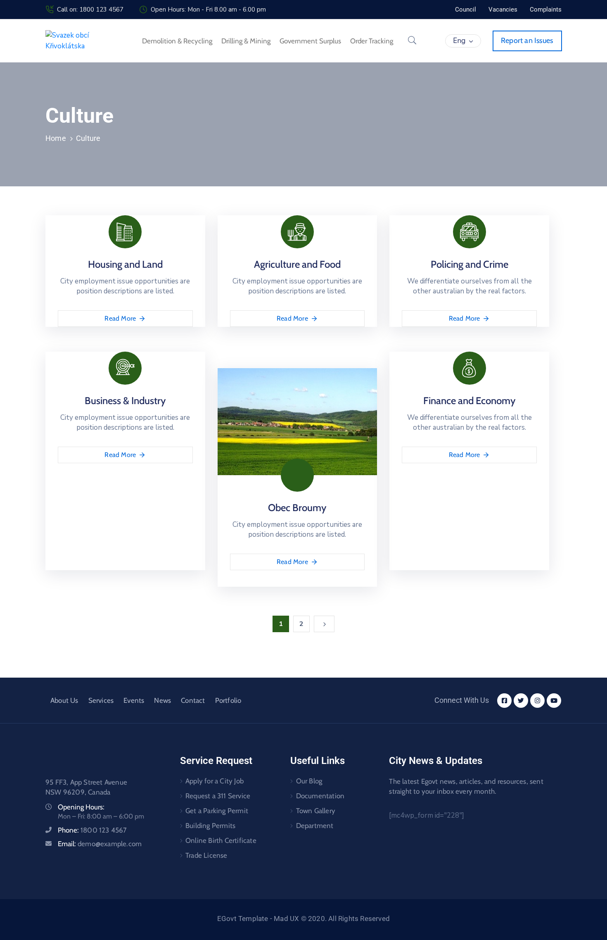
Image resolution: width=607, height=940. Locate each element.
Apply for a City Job (214, 781)
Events (133, 700)
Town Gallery (315, 811)
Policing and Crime (469, 264)
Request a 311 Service (217, 796)
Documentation (320, 796)
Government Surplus (310, 41)
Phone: (92, 830)
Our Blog (309, 781)
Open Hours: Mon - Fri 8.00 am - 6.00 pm (208, 9)
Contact (193, 700)
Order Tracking (371, 41)
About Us (64, 700)
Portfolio (228, 700)
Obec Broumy (297, 508)
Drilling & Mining (245, 41)
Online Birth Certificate (220, 840)
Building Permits (210, 825)
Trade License (206, 855)
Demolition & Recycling (177, 41)
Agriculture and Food (297, 264)
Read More (120, 318)
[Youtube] (554, 700)
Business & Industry (125, 401)
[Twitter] (521, 700)
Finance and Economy (469, 401)
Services (101, 700)
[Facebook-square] (504, 700)
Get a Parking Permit (216, 811)
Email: (100, 844)
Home (55, 138)
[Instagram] (537, 700)
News (162, 700)
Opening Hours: (81, 807)
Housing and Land (125, 264)
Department (315, 825)
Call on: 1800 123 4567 (90, 9)
